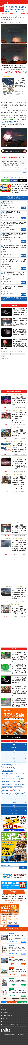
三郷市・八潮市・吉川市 (13, 778)
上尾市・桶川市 (15, 781)
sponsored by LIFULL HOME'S (14, 930)
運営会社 (4, 1009)
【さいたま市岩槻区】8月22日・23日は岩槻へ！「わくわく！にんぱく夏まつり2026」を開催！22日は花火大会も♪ (19, 447)
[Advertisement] (14, 376)
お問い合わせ (5, 1018)
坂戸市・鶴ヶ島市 (6, 784)
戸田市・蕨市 (21, 784)
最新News (12, 13)
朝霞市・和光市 (7, 790)
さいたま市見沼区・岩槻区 (8, 767)
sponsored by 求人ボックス (14, 198)
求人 (18, 13)
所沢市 (17, 790)
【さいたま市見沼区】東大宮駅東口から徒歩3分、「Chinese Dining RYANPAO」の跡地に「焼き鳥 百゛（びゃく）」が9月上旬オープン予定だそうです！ (19, 482)
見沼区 (3, 356)
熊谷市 (22, 778)
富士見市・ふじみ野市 (7, 787)
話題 (3, 358)
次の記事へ (22, 177)
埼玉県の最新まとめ (6, 764)
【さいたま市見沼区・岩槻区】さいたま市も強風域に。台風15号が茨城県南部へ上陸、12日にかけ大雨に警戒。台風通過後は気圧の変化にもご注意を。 (19, 546)
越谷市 (19, 776)
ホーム (3, 1006)
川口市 (14, 784)
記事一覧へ (14, 177)
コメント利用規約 (23, 172)
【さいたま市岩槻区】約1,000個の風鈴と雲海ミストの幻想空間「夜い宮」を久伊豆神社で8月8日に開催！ (19, 400)
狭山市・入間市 (5, 793)
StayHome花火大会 (6, 353)
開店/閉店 (23, 13)
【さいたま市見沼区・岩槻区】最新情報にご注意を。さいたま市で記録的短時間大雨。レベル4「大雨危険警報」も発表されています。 (19, 702)
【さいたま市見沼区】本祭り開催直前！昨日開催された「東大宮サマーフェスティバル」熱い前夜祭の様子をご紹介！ (19, 528)
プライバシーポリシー (7, 1021)
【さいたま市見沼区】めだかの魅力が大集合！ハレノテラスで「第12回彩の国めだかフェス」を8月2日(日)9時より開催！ (19, 610)
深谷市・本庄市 (20, 793)
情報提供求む (5, 1012)
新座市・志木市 (18, 787)
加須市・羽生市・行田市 (7, 773)
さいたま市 (16, 764)
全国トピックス (4, 13)
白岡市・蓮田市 (5, 776)
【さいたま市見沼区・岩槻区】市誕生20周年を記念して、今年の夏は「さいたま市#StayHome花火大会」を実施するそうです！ (20, 83)
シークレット (13, 353)
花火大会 (22, 353)
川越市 (13, 793)
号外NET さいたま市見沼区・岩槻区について (11, 1024)
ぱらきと (7, 358)
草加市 (3, 778)
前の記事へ (6, 177)
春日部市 (14, 776)
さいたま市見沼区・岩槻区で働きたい (13, 197)
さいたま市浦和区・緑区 (7, 770)
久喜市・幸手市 (19, 773)
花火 (18, 353)
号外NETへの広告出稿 (7, 1015)
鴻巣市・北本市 (5, 781)
